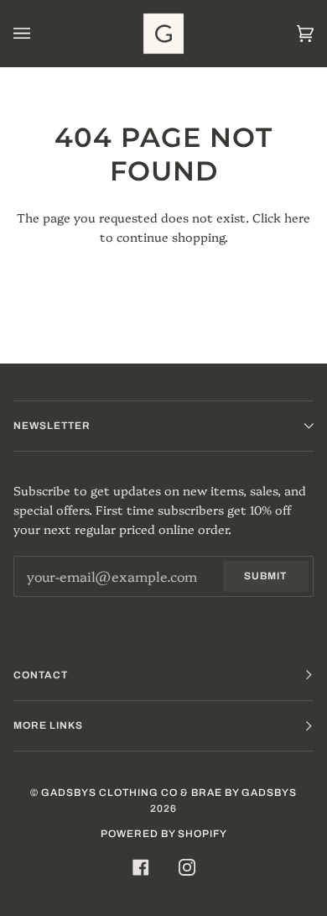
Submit (265, 576)
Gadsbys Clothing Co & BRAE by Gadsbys (169, 792)
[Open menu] (38, 33)
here (297, 217)
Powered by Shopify (164, 834)
